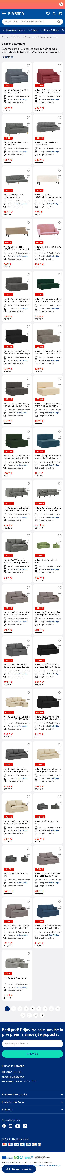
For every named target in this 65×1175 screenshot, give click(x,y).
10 (23, 1015)
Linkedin (25, 1126)
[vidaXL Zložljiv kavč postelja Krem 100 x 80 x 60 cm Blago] (48, 400)
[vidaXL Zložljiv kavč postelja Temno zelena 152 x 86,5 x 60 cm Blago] (48, 296)
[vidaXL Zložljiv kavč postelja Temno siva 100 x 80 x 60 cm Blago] (17, 296)
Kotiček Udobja (21, 99)
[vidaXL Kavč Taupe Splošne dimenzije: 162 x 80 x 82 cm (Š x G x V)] (48, 870)
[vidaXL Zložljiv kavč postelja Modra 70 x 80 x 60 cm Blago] (48, 453)
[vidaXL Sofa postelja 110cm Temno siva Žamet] (17, 87)
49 (35, 1015)
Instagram (10, 1126)
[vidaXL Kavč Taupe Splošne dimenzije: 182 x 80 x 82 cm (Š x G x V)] (48, 609)
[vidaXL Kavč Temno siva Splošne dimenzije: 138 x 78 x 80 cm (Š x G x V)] (17, 557)
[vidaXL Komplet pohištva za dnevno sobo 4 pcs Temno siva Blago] (48, 505)
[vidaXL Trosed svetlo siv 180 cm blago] (48, 139)
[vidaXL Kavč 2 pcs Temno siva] (48, 818)
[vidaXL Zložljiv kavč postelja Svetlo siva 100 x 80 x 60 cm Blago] (48, 348)
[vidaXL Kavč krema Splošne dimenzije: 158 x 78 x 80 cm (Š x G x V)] (17, 818)
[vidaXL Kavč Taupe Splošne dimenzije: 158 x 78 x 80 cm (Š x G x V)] (17, 609)
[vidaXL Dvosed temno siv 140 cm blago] (17, 139)
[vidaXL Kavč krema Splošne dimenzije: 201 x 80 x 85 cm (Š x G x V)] (48, 766)
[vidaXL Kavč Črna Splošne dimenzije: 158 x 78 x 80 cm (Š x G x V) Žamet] (48, 714)
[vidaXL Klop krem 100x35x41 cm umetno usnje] (48, 191)
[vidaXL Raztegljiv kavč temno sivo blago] (17, 191)
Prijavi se (32, 1053)
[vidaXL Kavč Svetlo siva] (17, 975)
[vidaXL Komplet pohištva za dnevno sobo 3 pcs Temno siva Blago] (17, 505)
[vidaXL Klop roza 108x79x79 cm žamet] (48, 244)
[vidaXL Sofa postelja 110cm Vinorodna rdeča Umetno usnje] (48, 87)
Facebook (4, 1126)
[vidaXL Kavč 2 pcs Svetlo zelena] (48, 557)
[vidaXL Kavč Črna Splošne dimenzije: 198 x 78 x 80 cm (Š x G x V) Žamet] (48, 661)
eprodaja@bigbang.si (13, 1077)
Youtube (17, 1126)
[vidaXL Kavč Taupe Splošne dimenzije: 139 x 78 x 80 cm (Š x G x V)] (17, 923)
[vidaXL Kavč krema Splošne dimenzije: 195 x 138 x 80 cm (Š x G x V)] (17, 714)
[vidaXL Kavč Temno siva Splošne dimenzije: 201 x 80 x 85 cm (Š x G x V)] (17, 766)
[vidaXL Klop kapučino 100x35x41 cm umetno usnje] (17, 244)
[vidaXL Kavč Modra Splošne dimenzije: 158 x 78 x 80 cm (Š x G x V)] (48, 923)
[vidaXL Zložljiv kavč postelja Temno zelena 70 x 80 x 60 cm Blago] (17, 453)
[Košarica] (60, 13)
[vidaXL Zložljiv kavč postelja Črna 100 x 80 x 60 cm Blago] (17, 348)
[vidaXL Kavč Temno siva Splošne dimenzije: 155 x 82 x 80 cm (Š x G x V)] (17, 661)
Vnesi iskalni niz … (25, 21)
